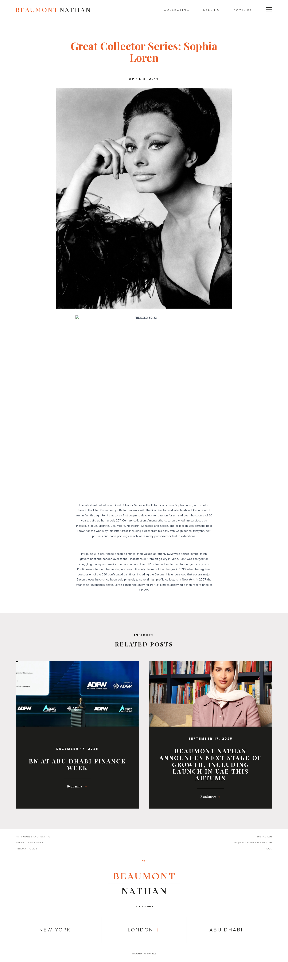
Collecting (177, 10)
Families (243, 10)
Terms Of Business (29, 842)
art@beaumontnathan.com (252, 842)
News (268, 849)
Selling (211, 10)
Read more (75, 786)
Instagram (264, 837)
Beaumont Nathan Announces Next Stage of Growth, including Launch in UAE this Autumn (210, 764)
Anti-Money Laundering (33, 837)
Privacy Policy (27, 849)
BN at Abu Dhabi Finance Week (77, 764)
